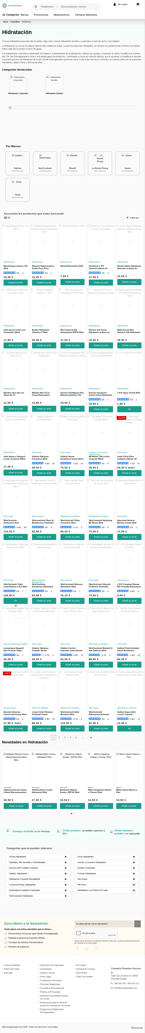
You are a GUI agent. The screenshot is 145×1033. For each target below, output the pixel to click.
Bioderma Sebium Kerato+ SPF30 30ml (69, 791)
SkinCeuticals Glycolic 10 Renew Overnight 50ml (100, 586)
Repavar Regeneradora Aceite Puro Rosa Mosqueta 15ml (43, 268)
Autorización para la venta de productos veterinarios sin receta (55, 1004)
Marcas (25, 14)
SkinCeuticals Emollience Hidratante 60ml (42, 586)
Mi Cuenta (81, 965)
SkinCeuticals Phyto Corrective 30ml (70, 521)
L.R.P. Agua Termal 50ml (128, 393)
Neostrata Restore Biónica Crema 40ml (126, 521)
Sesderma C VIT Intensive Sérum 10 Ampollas (98, 268)
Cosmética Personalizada (52, 988)
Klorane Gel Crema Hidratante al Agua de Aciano (99, 332)
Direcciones (81, 973)
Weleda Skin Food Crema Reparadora (41, 394)
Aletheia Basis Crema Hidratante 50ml (42, 791)
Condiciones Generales (51, 980)
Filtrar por (134, 218)
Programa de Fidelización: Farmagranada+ (52, 1010)
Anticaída (8, 973)
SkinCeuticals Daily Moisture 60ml (69, 713)
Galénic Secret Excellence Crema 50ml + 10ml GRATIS (72, 458)
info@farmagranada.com (125, 988)
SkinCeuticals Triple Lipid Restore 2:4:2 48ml (15, 585)
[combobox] (49, 7)
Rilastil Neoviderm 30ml (71, 266)
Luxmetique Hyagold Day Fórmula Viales (14, 649)
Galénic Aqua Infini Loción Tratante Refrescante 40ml (126, 714)
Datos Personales (84, 976)
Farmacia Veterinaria (86, 14)
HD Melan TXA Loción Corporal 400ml (99, 457)
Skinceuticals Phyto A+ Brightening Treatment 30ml (43, 522)
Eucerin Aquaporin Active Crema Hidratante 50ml (100, 395)
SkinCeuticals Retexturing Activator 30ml (99, 714)
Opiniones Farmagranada (52, 965)
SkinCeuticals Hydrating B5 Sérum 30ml (100, 521)
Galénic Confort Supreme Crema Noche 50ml (71, 650)
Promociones (41, 14)
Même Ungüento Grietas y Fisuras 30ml (99, 791)
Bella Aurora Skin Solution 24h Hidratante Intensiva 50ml (128, 332)
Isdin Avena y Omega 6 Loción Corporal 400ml (14, 457)
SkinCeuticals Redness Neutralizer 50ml (71, 585)
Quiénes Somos (47, 973)
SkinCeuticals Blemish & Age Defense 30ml (100, 649)
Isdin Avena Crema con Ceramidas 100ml (15, 331)
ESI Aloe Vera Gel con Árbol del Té (14, 394)
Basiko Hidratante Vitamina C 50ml (40, 331)
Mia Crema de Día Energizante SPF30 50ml (72, 331)
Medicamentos (62, 14)
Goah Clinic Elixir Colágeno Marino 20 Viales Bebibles (127, 458)
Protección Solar (11, 969)
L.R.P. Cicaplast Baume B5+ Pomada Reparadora (129, 585)
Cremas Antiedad (12, 965)
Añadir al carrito (15, 282)
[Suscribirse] (137, 923)
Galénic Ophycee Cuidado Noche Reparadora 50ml (40, 650)
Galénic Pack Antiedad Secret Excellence (128, 649)
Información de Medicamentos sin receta (54, 997)
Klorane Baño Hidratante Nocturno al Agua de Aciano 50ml (129, 268)
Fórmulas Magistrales (50, 984)
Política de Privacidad (50, 992)
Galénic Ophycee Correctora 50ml (40, 457)
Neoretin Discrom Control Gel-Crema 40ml (15, 713)
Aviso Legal (45, 976)
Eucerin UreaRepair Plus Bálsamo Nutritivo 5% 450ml (72, 395)
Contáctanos (46, 969)
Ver (129, 409)
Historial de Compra (85, 969)
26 (91, 737)
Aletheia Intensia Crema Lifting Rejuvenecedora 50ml (15, 792)
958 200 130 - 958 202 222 (126, 983)
